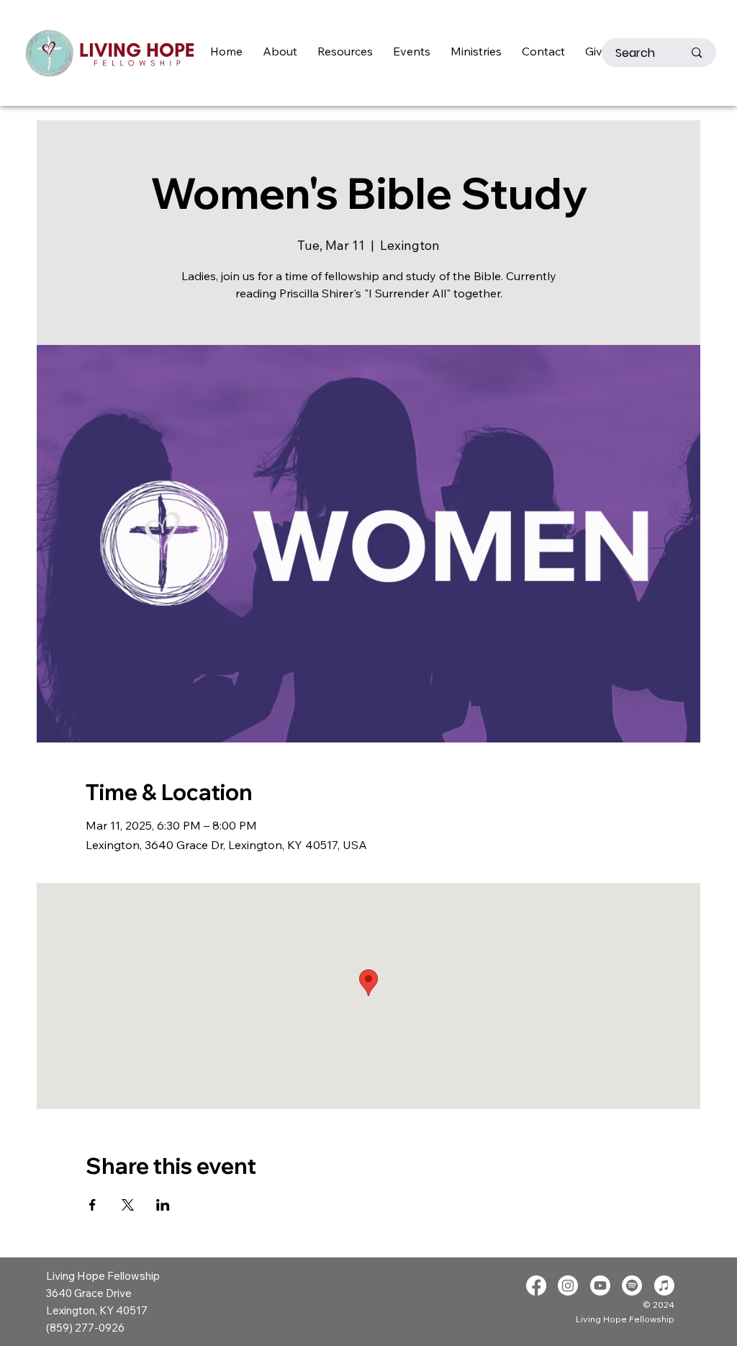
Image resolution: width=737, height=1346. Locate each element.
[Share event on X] (128, 1205)
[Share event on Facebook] (92, 1205)
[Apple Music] (664, 1285)
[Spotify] (632, 1285)
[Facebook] (536, 1285)
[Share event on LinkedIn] (163, 1205)
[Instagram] (568, 1285)
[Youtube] (600, 1285)
